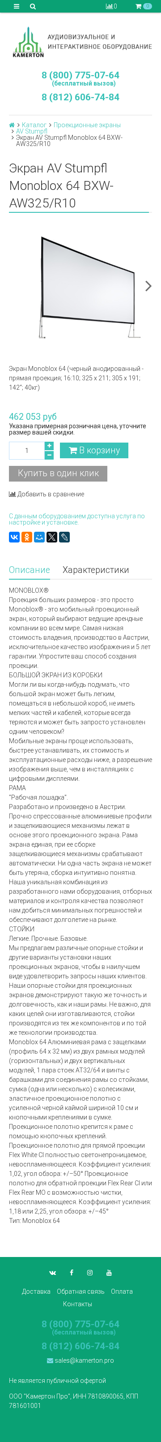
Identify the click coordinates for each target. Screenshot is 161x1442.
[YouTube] (109, 1273)
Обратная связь (81, 1291)
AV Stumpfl (31, 131)
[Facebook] (71, 1273)
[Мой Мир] (39, 537)
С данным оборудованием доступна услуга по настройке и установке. (77, 519)
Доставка (36, 1291)
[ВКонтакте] (14, 537)
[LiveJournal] (64, 537)
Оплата (122, 1291)
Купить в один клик (58, 473)
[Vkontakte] (52, 1273)
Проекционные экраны (87, 125)
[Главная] (12, 125)
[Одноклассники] (26, 537)
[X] (52, 537)
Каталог (34, 125)
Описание (29, 570)
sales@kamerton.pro (83, 1360)
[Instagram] (90, 1273)
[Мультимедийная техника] (80, 41)
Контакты (77, 1304)
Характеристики (96, 570)
